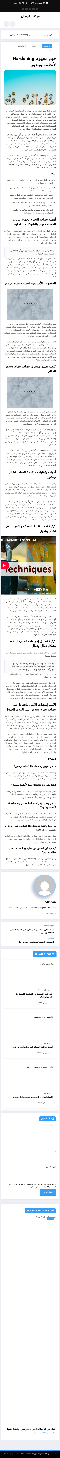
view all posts (51, 913)
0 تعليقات (50, 51)
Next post (50, 938)
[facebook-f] (37, 9)
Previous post (49, 925)
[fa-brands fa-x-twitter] (33, 9)
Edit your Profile (45, 908)
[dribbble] (30, 9)
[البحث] (12, 24)
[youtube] (23, 9)
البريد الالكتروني (50, 1166)
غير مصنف (47, 46)
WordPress (53, 1454)
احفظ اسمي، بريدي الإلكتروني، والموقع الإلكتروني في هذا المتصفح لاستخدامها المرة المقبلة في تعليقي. (32, 1185)
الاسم (54, 1151)
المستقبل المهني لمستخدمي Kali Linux (36, 942)
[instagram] (26, 9)
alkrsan (34, 46)
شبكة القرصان (30, 16)
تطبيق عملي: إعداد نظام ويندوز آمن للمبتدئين (31, 1429)
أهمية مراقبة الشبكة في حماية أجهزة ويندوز (32, 1047)
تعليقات (53, 1125)
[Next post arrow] (6, 941)
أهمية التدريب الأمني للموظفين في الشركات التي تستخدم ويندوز (32, 931)
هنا (55, 462)
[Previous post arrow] (6, 929)
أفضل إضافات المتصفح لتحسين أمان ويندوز (32, 1097)
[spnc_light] (6, 24)
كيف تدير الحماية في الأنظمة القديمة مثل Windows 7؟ (34, 995)
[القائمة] (55, 24)
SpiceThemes (16, 1454)
